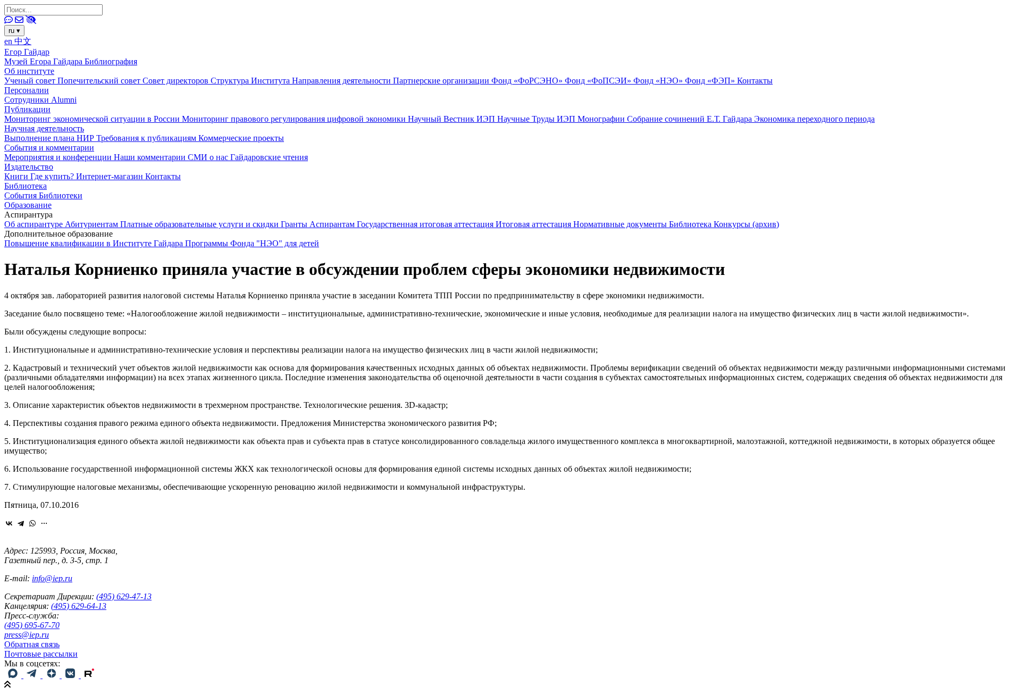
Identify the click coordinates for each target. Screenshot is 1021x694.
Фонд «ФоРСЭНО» (528, 80)
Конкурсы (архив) (746, 224)
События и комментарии (49, 147)
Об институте (29, 71)
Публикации (27, 109)
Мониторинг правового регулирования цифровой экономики (295, 118)
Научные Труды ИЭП (537, 118)
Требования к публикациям (147, 138)
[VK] (71, 675)
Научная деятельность (44, 128)
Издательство (28, 166)
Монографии (602, 118)
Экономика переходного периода (814, 118)
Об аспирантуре (34, 224)
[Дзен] (52, 675)
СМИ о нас (209, 157)
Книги (17, 176)
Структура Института (251, 80)
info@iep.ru (52, 578)
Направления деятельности (342, 80)
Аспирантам (333, 224)
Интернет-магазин (110, 176)
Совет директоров (177, 80)
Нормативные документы (621, 224)
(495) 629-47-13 (124, 596)
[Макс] (13, 675)
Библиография (111, 61)
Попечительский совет (100, 80)
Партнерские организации (442, 80)
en (9, 41)
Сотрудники (27, 99)
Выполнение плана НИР (50, 138)
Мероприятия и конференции (59, 157)
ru (14, 31)
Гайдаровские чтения (269, 157)
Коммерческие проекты (241, 138)
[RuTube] (89, 675)
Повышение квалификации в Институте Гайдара (94, 243)
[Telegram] (21, 523)
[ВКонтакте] (9, 523)
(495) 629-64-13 (78, 606)
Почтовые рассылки (41, 653)
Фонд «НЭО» (659, 80)
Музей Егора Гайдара (44, 61)
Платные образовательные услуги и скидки (200, 224)
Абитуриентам (92, 224)
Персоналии (26, 90)
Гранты (295, 224)
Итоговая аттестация (534, 224)
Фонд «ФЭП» (711, 80)
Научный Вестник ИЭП (452, 118)
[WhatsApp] (32, 523)
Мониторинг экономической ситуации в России (93, 118)
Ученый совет (30, 80)
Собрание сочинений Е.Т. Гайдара (690, 118)
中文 (22, 41)
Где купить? (53, 176)
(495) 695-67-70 (32, 625)
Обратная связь (32, 644)
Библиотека (25, 185)
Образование (28, 205)
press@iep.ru (26, 634)
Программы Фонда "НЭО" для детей (252, 243)
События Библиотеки (43, 195)
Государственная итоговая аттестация (426, 224)
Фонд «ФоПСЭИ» (599, 80)
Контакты (755, 80)
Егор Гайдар (26, 51)
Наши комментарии (151, 157)
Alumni (64, 99)
